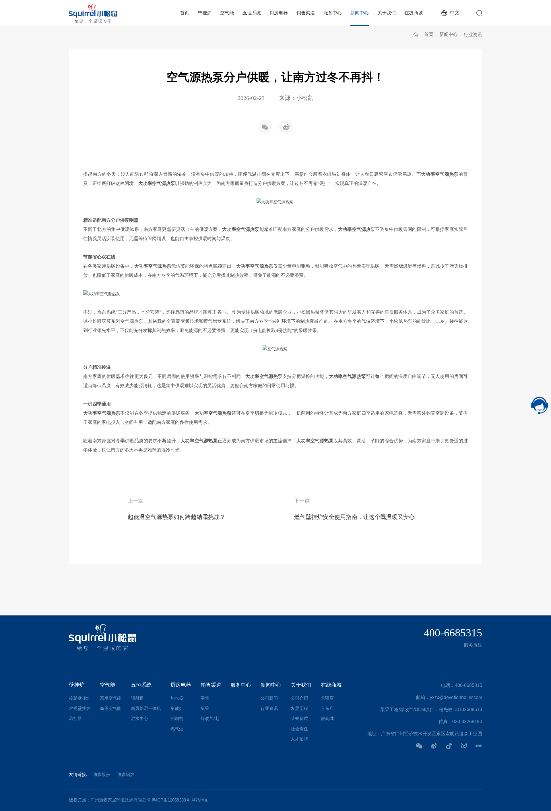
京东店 (327, 708)
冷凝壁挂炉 (79, 698)
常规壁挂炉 (79, 708)
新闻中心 (359, 12)
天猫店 (327, 698)
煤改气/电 (210, 718)
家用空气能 (110, 698)
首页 (184, 12)
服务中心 (332, 12)
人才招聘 (299, 739)
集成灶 (176, 708)
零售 (205, 698)
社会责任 (299, 729)
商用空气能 (110, 708)
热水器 (176, 698)
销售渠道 (305, 12)
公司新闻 (269, 698)
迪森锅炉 (125, 774)
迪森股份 (101, 774)
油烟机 (176, 718)
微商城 (327, 718)
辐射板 (137, 698)
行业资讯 (473, 34)
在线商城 (413, 12)
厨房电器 (278, 12)
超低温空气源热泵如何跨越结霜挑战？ (176, 517)
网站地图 (200, 800)
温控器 (75, 718)
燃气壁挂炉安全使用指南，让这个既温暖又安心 (354, 517)
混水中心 (139, 718)
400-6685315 (453, 632)
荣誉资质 (299, 718)
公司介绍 (299, 698)
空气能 (227, 12)
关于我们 (386, 12)
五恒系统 (251, 12)
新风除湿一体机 (146, 708)
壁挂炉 (205, 12)
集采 (205, 708)
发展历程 (299, 708)
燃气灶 (176, 729)
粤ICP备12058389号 (171, 800)
